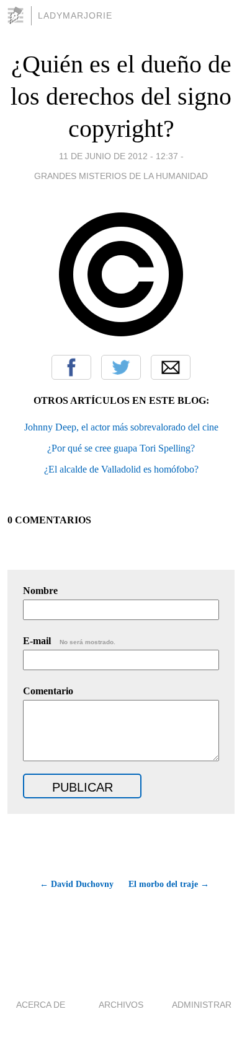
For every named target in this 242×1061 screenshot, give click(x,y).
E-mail (69, 640)
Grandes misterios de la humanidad (121, 176)
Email (170, 367)
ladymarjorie (75, 15)
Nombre (40, 590)
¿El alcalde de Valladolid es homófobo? (121, 469)
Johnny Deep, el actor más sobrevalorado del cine (121, 427)
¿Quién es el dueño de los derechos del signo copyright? (121, 96)
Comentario (48, 691)
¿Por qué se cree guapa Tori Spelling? (121, 448)
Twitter (121, 367)
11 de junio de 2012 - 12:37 (118, 156)
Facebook (71, 367)
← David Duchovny (77, 884)
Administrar (201, 1005)
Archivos (121, 1005)
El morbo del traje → (168, 884)
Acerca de (40, 1005)
